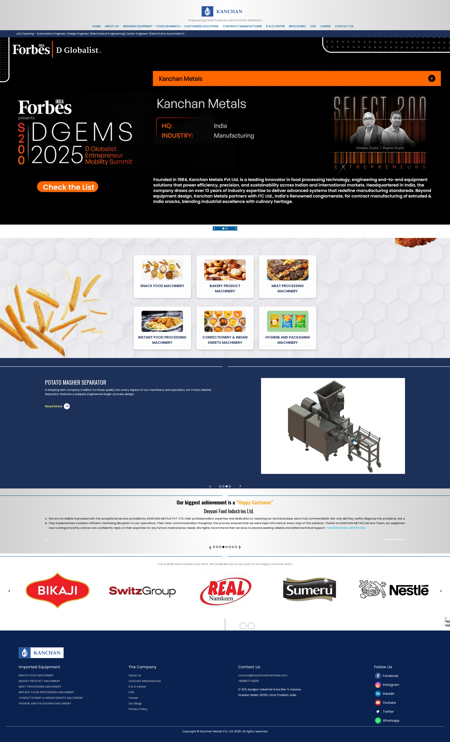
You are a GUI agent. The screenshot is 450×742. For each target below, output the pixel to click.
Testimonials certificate (382, 528)
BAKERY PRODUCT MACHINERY (39, 681)
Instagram (390, 684)
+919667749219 (248, 681)
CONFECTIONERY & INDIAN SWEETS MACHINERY (51, 698)
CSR (313, 26)
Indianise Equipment (137, 26)
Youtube (388, 702)
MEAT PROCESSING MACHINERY (40, 687)
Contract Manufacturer (242, 26)
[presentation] (214, 227)
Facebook (389, 676)
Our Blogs (135, 703)
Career (325, 26)
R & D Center (275, 26)
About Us (112, 26)
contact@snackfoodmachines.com (262, 675)
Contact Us (344, 26)
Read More (54, 410)
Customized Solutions (201, 26)
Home (96, 26)
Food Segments (168, 26)
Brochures (297, 26)
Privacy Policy (137, 709)
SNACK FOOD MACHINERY (36, 675)
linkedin (387, 693)
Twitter (387, 711)
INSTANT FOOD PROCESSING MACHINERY (46, 692)
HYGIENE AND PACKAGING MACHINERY (45, 703)
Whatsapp (390, 720)
